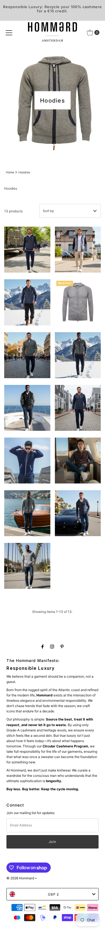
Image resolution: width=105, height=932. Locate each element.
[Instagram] (52, 646)
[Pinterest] (62, 646)
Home (10, 172)
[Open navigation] (9, 32)
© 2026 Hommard (20, 878)
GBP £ (53, 894)
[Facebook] (42, 646)
